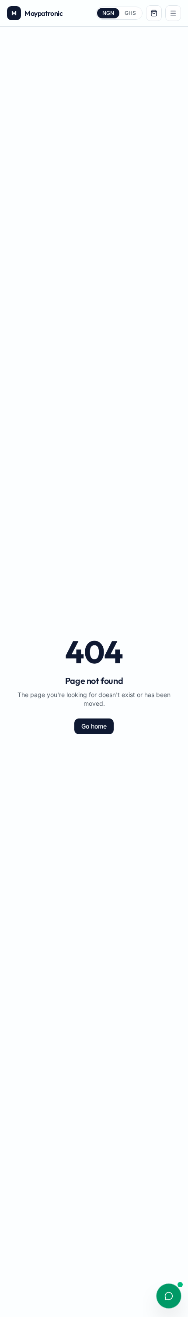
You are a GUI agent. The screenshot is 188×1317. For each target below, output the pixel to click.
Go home (94, 726)
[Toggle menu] (173, 13)
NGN (108, 13)
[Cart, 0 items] (154, 13)
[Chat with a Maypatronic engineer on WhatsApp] (169, 1296)
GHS (130, 13)
